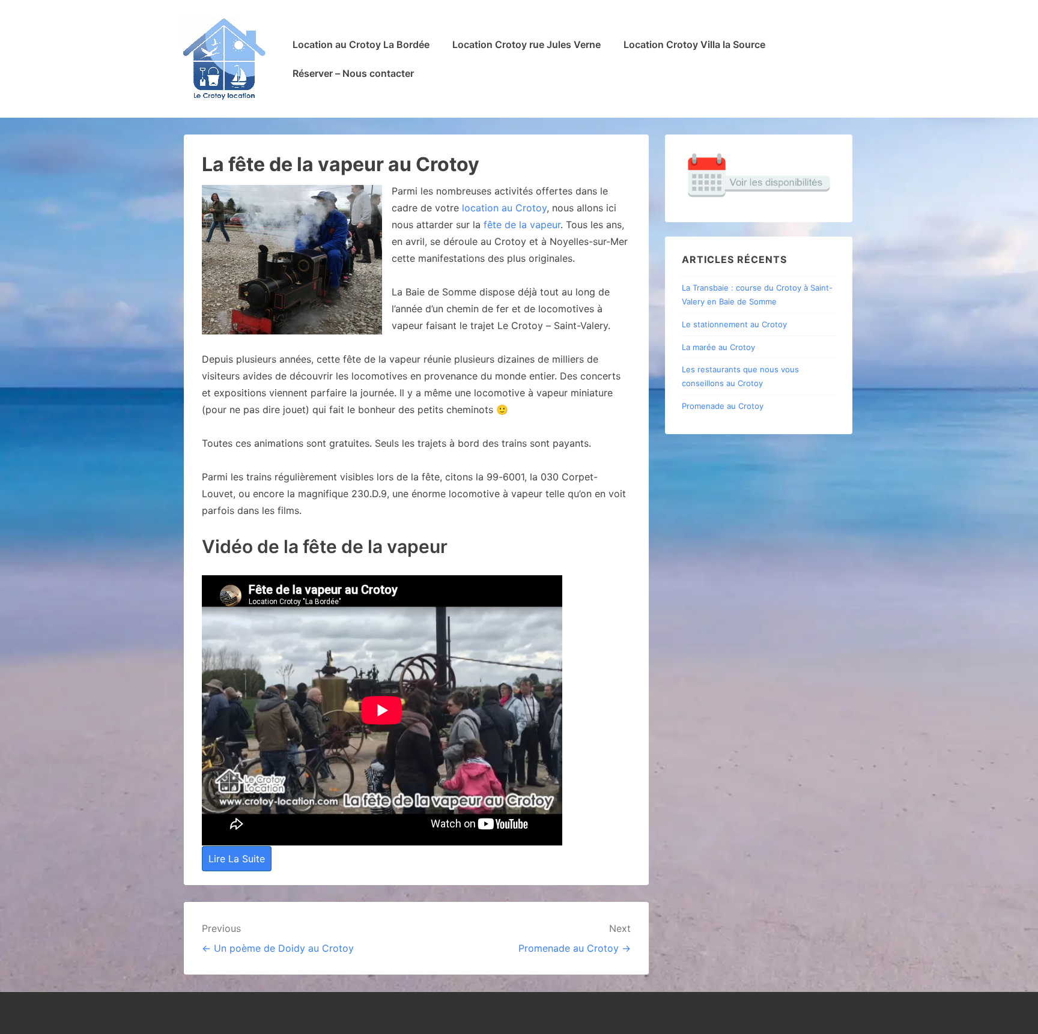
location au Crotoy (504, 208)
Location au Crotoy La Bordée (361, 44)
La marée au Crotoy (718, 347)
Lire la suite (236, 859)
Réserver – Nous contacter (353, 73)
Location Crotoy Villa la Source (694, 44)
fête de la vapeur (522, 225)
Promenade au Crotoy (722, 406)
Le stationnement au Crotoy (734, 324)
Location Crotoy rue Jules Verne (526, 44)
